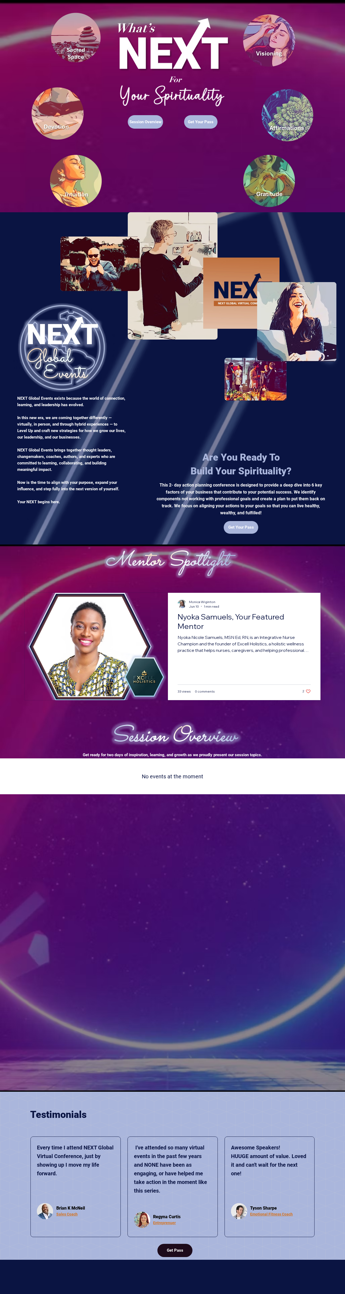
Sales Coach (67, 1214)
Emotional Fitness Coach (271, 1214)
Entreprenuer (164, 1223)
